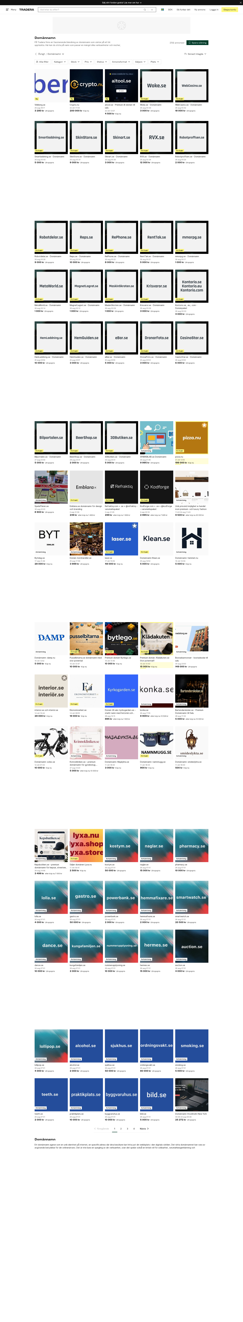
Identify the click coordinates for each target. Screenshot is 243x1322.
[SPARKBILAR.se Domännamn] (156, 437)
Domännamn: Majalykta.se (117, 762)
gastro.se (74, 916)
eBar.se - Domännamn (115, 357)
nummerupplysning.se (115, 965)
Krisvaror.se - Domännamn (152, 305)
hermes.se (145, 965)
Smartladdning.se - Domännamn (49, 156)
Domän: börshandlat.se (80, 558)
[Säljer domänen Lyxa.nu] (86, 845)
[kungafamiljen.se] (86, 946)
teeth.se (39, 1114)
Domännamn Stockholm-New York (191, 1114)
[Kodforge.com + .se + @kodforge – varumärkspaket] (156, 487)
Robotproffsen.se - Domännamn (190, 156)
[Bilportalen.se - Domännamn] (51, 437)
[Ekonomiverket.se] (86, 691)
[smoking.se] (191, 1046)
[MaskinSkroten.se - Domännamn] (121, 286)
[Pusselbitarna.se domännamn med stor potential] (86, 638)
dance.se (39, 965)
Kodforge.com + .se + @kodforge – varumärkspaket (156, 507)
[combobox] (93, 9)
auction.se (180, 965)
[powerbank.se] (121, 897)
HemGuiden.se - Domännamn (83, 357)
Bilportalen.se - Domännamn (48, 457)
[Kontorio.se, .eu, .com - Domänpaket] (191, 286)
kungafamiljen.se (77, 965)
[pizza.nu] (192, 438)
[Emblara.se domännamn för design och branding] (86, 487)
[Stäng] (240, 2)
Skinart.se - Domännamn (116, 156)
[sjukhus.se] (121, 1046)
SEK (170, 9)
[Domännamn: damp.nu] (51, 638)
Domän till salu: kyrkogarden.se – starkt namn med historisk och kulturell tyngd (120, 711)
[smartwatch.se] (191, 897)
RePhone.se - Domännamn (117, 256)
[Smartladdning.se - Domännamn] (51, 137)
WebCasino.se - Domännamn (188, 105)
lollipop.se (39, 1065)
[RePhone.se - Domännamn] (121, 237)
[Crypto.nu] (86, 85)
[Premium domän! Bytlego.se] (121, 638)
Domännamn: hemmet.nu (186, 558)
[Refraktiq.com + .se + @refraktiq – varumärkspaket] (121, 487)
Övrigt (41, 54)
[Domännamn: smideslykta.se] (191, 742)
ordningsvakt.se (147, 1065)
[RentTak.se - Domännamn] (156, 237)
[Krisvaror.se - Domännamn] (156, 286)
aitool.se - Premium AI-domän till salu (120, 106)
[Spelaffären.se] (51, 487)
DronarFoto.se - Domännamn (153, 357)
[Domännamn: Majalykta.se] (121, 742)
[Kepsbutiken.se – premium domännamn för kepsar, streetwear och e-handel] (51, 845)
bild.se (143, 1114)
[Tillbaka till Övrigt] (36, 54)
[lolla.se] (51, 897)
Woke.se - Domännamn (150, 105)
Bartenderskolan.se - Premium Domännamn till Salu (189, 711)
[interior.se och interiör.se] (51, 691)
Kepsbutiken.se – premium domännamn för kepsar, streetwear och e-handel (51, 866)
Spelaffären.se (42, 506)
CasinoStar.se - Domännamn (188, 357)
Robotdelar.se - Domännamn (48, 256)
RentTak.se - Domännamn (152, 256)
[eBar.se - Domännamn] (121, 337)
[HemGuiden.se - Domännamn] (86, 337)
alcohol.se (74, 1065)
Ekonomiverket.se (78, 710)
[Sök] (145, 9)
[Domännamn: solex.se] (51, 742)
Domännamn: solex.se (45, 762)
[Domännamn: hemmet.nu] (191, 538)
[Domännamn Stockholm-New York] (191, 1094)
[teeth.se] (51, 1094)
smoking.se (180, 1065)
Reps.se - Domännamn (80, 256)
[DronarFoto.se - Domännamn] (156, 337)
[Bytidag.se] (51, 538)
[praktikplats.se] (86, 1094)
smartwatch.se (182, 916)
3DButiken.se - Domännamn (118, 457)
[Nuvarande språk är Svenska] (162, 9)
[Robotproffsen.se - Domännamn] (191, 137)
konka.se (144, 710)
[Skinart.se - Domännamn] (121, 137)
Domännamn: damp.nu (45, 658)
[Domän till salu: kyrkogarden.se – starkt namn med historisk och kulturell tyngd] (121, 691)
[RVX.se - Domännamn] (156, 137)
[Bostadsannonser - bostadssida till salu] (191, 638)
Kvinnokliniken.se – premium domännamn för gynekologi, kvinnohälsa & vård (83, 763)
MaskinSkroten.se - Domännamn (120, 305)
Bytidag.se (40, 558)
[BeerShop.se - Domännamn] (86, 437)
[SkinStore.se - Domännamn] (86, 137)
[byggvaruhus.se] (121, 1094)
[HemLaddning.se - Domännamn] (51, 337)
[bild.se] (156, 1094)
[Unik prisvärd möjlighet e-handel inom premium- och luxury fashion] (191, 487)
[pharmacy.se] (191, 845)
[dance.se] (51, 946)
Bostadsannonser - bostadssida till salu (191, 659)
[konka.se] (156, 691)
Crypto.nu (74, 105)
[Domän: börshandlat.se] (86, 538)
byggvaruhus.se (112, 1114)
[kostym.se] (121, 845)
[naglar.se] (156, 845)
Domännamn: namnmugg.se (153, 762)
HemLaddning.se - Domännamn (49, 357)
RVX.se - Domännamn (150, 156)
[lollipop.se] (51, 1046)
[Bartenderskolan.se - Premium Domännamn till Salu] (191, 691)
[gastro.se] (86, 897)
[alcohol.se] (86, 1046)
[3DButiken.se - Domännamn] (121, 437)
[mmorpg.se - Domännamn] (191, 237)
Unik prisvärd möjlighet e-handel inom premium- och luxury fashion (191, 507)
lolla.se (38, 916)
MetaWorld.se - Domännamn (48, 305)
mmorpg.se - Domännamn (187, 256)
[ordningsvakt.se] (156, 1046)
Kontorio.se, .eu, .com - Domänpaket (186, 306)
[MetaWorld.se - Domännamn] (51, 286)
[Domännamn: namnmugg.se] (156, 742)
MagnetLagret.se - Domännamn (84, 305)
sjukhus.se (109, 1065)
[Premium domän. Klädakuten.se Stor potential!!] (157, 639)
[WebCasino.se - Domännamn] (191, 85)
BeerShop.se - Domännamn (82, 457)
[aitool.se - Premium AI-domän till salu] (121, 85)
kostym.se (109, 864)
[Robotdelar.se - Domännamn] (51, 237)
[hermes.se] (156, 946)
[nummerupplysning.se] (121, 946)
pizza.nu (179, 457)
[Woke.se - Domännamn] (156, 85)
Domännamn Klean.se (150, 558)
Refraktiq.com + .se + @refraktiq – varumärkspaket (121, 507)
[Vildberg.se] (51, 85)
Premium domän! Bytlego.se (118, 658)
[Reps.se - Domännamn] (86, 237)
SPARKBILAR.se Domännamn (153, 457)
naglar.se (144, 864)
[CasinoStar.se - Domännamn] (191, 337)
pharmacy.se (181, 864)
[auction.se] (191, 946)
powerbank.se (111, 916)
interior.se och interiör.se (46, 710)
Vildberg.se (40, 105)
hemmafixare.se (147, 916)
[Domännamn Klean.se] (156, 538)
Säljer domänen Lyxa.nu (81, 864)
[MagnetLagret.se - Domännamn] (86, 286)
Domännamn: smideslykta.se (188, 762)
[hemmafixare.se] (156, 897)
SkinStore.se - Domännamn (82, 156)
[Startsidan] (26, 9)
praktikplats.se (77, 1114)
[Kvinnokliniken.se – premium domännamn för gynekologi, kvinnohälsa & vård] (86, 742)
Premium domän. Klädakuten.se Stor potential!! (154, 659)
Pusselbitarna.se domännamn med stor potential (86, 659)
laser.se (108, 558)
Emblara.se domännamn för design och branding (86, 507)
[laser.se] (121, 538)
